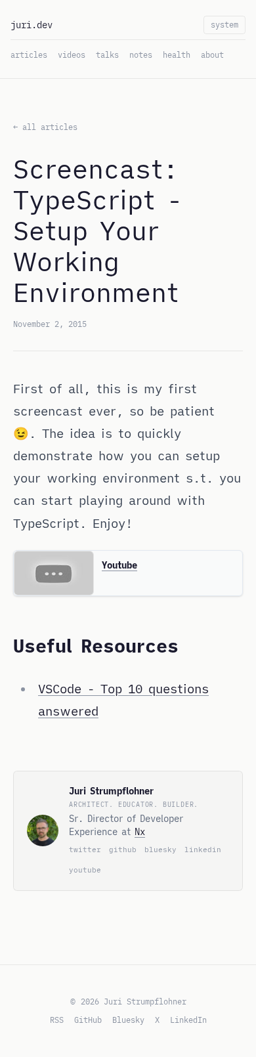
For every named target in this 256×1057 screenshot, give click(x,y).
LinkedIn (188, 1020)
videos (71, 55)
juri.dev (32, 25)
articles (29, 55)
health (176, 55)
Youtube (119, 565)
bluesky (160, 849)
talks (107, 55)
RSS (57, 1020)
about (212, 55)
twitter (85, 849)
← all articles (45, 127)
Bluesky (128, 1020)
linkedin (202, 849)
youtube (85, 869)
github (123, 849)
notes (140, 55)
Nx (140, 832)
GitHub (88, 1020)
